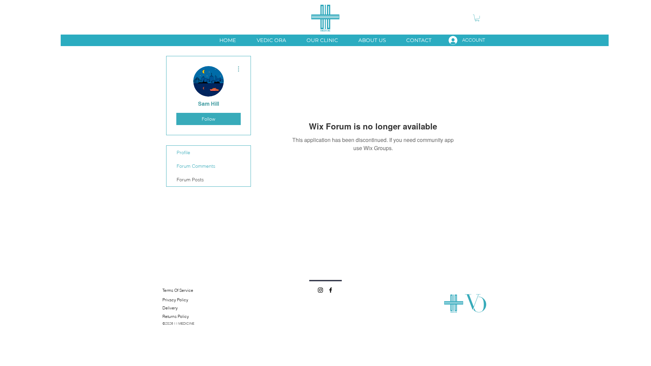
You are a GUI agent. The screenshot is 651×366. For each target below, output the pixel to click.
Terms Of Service (177, 290)
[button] (477, 18)
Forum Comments (196, 166)
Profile (183, 152)
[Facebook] (330, 290)
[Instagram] (320, 290)
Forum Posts (190, 180)
